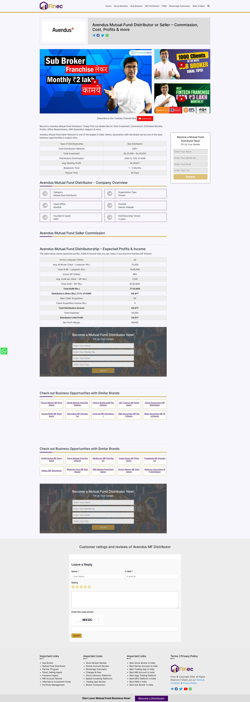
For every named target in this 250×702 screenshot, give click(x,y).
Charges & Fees (93, 672)
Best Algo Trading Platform (143, 675)
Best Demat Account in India (144, 666)
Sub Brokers (136, 6)
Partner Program (50, 669)
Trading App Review (96, 681)
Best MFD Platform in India (143, 678)
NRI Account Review (52, 678)
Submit (103, 370)
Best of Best (199, 6)
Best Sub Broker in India (141, 685)
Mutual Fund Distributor (53, 666)
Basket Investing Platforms (99, 678)
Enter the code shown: (82, 612)
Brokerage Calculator (179, 6)
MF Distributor (152, 6)
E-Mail (129, 571)
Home (108, 6)
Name (75, 571)
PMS (164, 6)
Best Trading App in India (142, 669)
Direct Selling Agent (52, 672)
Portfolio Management (53, 685)
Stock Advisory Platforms (98, 675)
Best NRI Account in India (142, 672)
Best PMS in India (138, 681)
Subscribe (146, 118)
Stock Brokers (121, 6)
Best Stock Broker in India (142, 663)
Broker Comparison (95, 685)
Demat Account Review (97, 666)
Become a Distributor (151, 698)
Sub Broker (47, 663)
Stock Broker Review (96, 663)
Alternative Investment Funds (56, 681)
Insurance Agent (50, 675)
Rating (74, 582)
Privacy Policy (190, 683)
